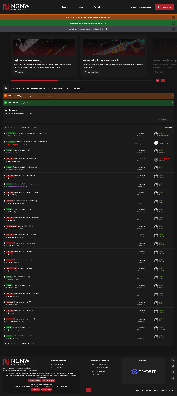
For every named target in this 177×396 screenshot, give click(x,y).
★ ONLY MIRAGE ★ (58, 88)
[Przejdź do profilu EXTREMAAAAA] (156, 160)
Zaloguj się (35, 389)
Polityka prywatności (151, 390)
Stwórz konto (47, 389)
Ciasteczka (163, 390)
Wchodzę (90, 72)
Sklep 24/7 (100, 375)
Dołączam (160, 72)
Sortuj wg (168, 127)
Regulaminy (58, 364)
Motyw (138, 390)
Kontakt (171, 390)
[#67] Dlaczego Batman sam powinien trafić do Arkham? (87, 29)
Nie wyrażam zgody (48, 381)
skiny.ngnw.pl (40, 65)
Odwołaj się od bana (103, 368)
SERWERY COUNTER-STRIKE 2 (36, 88)
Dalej (24, 127)
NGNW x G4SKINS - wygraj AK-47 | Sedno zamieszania (86, 23)
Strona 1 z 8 (36, 127)
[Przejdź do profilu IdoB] (156, 143)
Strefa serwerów (102, 364)
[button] (157, 80)
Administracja (59, 368)
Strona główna (15, 88)
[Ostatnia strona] (28, 127)
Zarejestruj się (166, 7)
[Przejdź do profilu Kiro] (156, 134)
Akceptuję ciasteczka (34, 381)
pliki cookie (32, 373)
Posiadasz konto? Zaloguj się (141, 7)
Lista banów (100, 371)
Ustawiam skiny (23, 72)
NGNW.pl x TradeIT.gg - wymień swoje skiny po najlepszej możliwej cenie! (87, 17)
